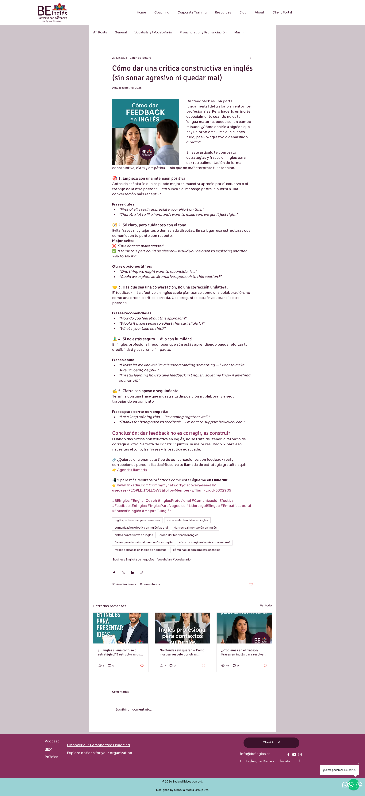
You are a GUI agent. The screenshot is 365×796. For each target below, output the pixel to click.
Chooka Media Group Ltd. (191, 790)
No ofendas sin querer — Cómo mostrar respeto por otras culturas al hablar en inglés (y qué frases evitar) (182, 652)
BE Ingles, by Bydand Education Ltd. (270, 761)
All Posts (100, 32)
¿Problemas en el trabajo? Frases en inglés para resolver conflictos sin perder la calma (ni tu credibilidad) (243, 652)
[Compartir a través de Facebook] (114, 572)
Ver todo (266, 605)
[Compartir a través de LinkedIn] (132, 572)
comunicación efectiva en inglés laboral (141, 527)
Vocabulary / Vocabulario (153, 32)
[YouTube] (294, 754)
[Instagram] (300, 754)
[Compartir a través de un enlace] (142, 572)
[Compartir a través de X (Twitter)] (123, 572)
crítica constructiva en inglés (134, 535)
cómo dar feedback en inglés (178, 535)
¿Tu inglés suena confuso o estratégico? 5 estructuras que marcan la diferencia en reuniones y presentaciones (120, 652)
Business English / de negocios (133, 559)
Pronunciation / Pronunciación (203, 32)
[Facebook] (288, 754)
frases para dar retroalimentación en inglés (144, 542)
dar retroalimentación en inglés (195, 527)
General (121, 32)
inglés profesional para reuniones (137, 520)
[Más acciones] (250, 57)
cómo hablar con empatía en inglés (196, 550)
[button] (223, 12)
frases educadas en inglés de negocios (141, 550)
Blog (48, 749)
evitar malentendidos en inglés (187, 520)
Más (237, 32)
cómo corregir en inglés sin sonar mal (204, 542)
